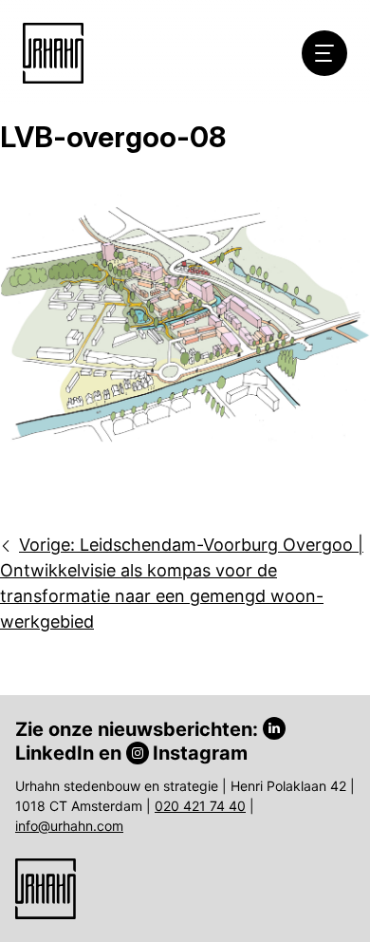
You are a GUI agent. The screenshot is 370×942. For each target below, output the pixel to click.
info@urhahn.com (69, 826)
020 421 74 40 (200, 806)
